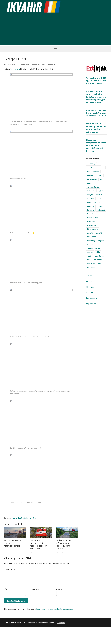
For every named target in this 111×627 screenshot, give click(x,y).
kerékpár (90, 210)
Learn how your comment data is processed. (54, 608)
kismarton (91, 221)
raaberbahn (91, 236)
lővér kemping (92, 229)
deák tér (90, 183)
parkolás (90, 233)
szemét (90, 252)
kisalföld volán (92, 217)
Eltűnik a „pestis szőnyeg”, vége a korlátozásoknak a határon (64, 544)
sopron (90, 244)
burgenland (91, 175)
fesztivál (90, 198)
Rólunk (89, 281)
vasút (89, 256)
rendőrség (91, 240)
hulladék (90, 206)
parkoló (99, 233)
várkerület (91, 263)
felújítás (90, 194)
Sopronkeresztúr (93, 248)
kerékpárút (101, 210)
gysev (89, 202)
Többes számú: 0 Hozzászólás (43, 64)
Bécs (101, 179)
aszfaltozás (91, 168)
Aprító (89, 275)
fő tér (99, 198)
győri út (97, 202)
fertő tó (99, 194)
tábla (98, 252)
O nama (89, 292)
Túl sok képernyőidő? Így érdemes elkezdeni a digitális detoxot (96, 81)
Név (6, 589)
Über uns (90, 286)
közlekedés (91, 225)
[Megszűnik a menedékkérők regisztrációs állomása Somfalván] (41, 532)
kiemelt (90, 214)
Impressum (91, 303)
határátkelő (23, 518)
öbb (99, 263)
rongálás (101, 240)
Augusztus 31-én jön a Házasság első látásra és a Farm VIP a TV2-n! (96, 113)
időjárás (100, 206)
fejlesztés (91, 191)
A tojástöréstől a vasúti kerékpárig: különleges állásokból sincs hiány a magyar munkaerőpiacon (96, 97)
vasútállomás (99, 256)
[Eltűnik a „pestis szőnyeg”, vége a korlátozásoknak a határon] (67, 532)
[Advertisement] (55, 30)
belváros (96, 171)
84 (99, 164)
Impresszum (91, 297)
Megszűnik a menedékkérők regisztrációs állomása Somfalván (40, 544)
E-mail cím (35, 589)
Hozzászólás (10, 569)
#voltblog (91, 164)
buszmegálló (92, 179)
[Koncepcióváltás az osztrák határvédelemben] (15, 532)
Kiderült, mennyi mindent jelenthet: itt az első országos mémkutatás (96, 127)
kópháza (32, 518)
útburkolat (91, 267)
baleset (101, 168)
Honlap (59, 589)
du (5, 64)
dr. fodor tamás (93, 187)
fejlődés (101, 191)
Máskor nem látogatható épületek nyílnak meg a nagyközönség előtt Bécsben (96, 145)
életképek (15, 69)
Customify (61, 622)
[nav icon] (55, 49)
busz (100, 175)
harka (15, 518)
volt (88, 259)
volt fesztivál (98, 259)
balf (88, 171)
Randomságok (23, 64)
